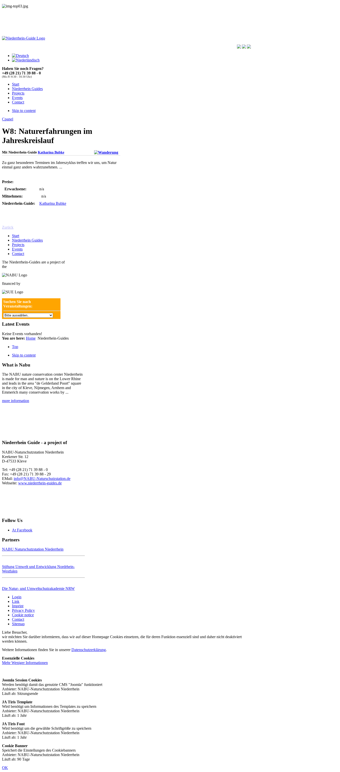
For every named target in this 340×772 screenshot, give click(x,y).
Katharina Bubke (51, 152)
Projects (18, 245)
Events (17, 249)
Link (15, 601)
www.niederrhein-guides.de (40, 483)
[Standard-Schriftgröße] (244, 47)
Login (16, 597)
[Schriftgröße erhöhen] (239, 47)
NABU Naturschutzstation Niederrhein (32, 549)
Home (31, 338)
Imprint (17, 606)
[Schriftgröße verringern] (249, 47)
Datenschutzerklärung (88, 650)
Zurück (7, 227)
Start (15, 236)
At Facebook (22, 530)
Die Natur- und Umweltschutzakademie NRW (38, 588)
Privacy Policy (23, 610)
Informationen (25, 663)
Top (15, 347)
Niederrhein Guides (27, 240)
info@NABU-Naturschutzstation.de (42, 478)
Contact (18, 254)
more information (15, 401)
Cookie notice (23, 615)
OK (5, 768)
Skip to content (24, 110)
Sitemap (18, 624)
